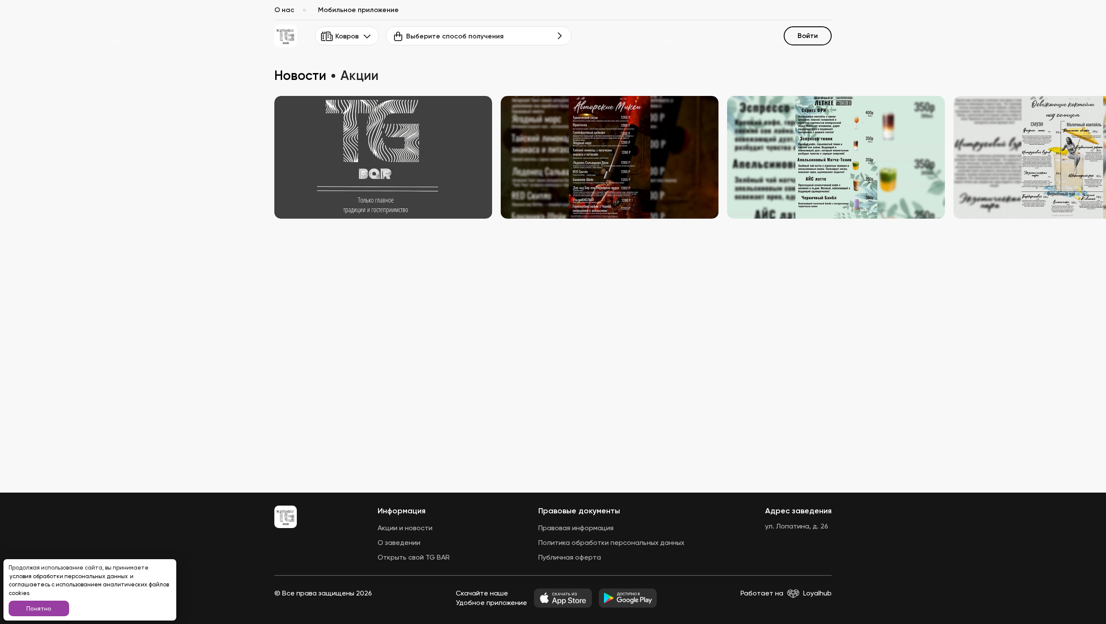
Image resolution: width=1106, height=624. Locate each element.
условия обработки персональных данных (69, 576)
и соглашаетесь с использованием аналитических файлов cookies (89, 584)
